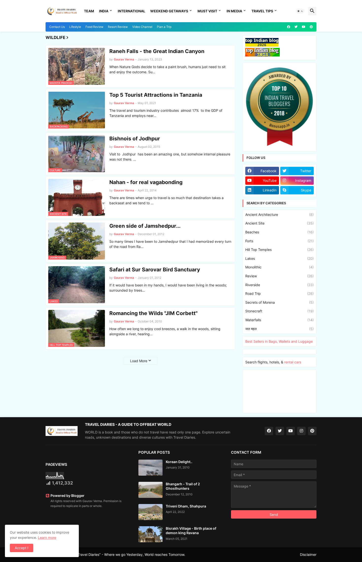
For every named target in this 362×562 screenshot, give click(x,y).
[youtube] (303, 27)
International (131, 11)
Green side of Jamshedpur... (145, 226)
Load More (138, 361)
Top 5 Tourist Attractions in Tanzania (155, 95)
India (103, 11)
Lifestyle (75, 27)
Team (89, 11)
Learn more (47, 537)
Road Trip (279, 293)
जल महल (279, 329)
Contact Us (57, 27)
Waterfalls (279, 320)
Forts (279, 241)
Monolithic (279, 267)
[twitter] (296, 27)
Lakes (279, 258)
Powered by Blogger (67, 495)
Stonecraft (279, 311)
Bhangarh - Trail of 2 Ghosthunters (183, 486)
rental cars (292, 362)
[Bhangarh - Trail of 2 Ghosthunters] (150, 490)
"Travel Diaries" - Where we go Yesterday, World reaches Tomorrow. (130, 554)
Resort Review (118, 27)
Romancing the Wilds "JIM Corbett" (153, 313)
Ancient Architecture (279, 214)
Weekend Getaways (169, 11)
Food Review (94, 27)
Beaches (279, 232)
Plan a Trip (164, 27)
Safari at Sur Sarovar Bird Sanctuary (154, 269)
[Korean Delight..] (150, 468)
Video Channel (142, 27)
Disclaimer (308, 554)
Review (279, 276)
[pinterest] (311, 27)
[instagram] (301, 431)
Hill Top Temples (279, 249)
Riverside (279, 285)
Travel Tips (262, 11)
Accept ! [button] (21, 548)
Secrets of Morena (279, 302)
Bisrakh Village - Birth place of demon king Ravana (191, 530)
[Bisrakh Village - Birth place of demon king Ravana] (150, 534)
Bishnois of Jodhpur (134, 138)
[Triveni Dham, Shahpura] (150, 512)
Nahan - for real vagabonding (145, 182)
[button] (300, 11)
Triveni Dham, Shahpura (186, 506)
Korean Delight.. (179, 462)
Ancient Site (279, 223)
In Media (234, 11)
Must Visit (207, 11)
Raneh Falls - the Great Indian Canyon (156, 51)
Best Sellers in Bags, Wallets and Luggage (279, 341)
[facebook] (288, 27)
